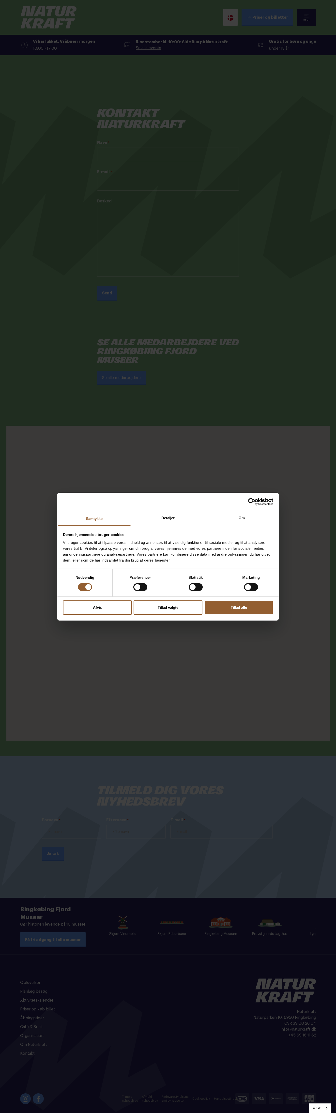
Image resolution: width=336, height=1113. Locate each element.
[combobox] (320, 1108)
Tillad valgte (168, 607)
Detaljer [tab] (168, 518)
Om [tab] (242, 518)
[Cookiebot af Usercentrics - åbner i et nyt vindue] (251, 501)
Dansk (316, 1108)
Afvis (97, 607)
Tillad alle (239, 607)
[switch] (140, 587)
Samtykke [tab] (94, 518)
